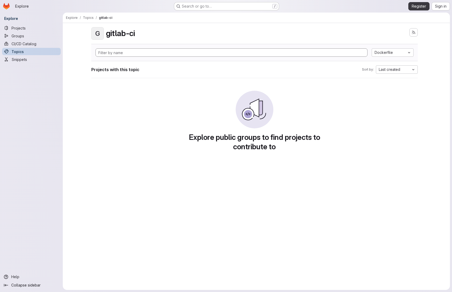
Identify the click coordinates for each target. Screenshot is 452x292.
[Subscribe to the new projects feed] (413, 32)
